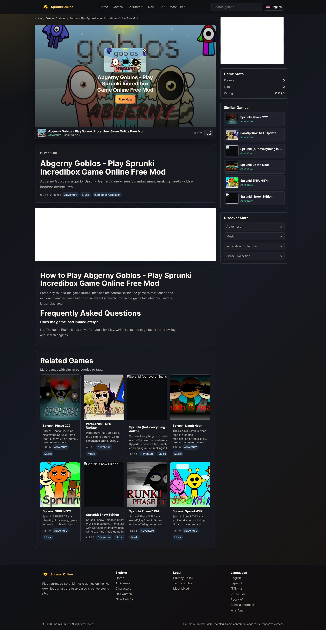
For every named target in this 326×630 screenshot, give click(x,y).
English (236, 578)
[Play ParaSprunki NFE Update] (104, 397)
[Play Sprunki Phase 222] (60, 398)
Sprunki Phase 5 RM (144, 511)
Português (238, 594)
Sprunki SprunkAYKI (188, 511)
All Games (123, 583)
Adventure (70, 194)
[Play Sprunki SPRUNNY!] (60, 484)
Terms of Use (182, 583)
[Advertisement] (125, 234)
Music (85, 194)
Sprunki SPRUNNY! (57, 511)
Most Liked (177, 7)
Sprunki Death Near (187, 425)
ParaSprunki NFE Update (98, 425)
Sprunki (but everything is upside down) (154, 429)
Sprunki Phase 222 (56, 425)
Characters (135, 7)
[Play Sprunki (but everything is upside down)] (157, 399)
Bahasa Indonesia (243, 605)
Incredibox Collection (107, 194)
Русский (237, 599)
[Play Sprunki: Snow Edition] (114, 486)
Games (118, 7)
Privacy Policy (183, 578)
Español (236, 583)
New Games (124, 599)
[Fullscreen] (208, 133)
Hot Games (124, 594)
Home (103, 7)
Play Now (125, 99)
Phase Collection (238, 256)
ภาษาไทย (237, 610)
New (151, 7)
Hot (162, 7)
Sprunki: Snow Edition (102, 514)
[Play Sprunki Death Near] (190, 398)
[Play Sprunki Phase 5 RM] (147, 484)
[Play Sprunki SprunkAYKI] (190, 484)
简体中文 (237, 588)
